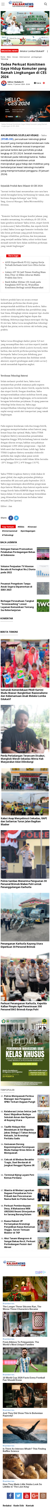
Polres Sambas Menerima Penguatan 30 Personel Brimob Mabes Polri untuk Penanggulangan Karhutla (24, 884)
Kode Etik (18, 1505)
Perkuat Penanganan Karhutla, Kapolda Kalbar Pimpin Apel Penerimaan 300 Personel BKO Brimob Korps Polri (24, 1006)
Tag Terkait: (8, 526)
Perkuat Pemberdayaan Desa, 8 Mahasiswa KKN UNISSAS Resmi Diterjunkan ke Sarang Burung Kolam (19, 1210)
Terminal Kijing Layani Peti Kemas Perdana (19, 1176)
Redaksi (7, 1505)
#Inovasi (32, 526)
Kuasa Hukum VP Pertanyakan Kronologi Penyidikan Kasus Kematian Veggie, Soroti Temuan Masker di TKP (19, 1227)
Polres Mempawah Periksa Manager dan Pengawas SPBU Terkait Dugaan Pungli (19, 1098)
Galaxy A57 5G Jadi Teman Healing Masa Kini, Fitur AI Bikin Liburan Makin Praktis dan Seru (25, 275)
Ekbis (9, 57)
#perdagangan (28, 531)
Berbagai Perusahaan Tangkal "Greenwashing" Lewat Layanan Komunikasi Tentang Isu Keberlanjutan (17, 605)
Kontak (30, 1505)
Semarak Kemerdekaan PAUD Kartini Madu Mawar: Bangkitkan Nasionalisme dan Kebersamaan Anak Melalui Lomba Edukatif (24, 694)
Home (3, 57)
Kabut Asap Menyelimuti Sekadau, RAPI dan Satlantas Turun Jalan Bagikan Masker (24, 821)
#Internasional (9, 531)
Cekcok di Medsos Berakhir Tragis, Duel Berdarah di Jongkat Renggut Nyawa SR (19, 1162)
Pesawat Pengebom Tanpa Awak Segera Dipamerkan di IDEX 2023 (16, 586)
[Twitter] (16, 518)
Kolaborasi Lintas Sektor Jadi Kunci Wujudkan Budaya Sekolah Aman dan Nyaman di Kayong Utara (20, 1116)
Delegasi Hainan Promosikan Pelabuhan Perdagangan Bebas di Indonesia (18, 552)
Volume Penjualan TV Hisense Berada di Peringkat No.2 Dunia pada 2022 (18, 569)
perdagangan (36, 57)
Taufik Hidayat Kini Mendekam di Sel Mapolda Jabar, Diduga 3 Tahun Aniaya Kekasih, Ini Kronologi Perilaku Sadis (20, 1132)
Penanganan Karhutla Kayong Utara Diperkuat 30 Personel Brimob (22, 945)
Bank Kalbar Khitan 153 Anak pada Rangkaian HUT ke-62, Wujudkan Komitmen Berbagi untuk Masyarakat (24, 285)
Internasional (25, 57)
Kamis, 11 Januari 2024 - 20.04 (19, 84)
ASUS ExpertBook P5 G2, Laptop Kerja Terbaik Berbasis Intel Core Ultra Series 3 (25, 265)
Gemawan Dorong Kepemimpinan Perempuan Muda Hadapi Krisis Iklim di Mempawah (19, 1148)
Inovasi (15, 57)
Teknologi (4, 59)
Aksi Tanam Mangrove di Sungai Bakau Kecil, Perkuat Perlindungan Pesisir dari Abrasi (19, 1242)
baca (38, 83)
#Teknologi (7, 535)
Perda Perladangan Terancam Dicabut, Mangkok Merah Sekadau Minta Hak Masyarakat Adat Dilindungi (23, 758)
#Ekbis (21, 526)
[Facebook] (10, 518)
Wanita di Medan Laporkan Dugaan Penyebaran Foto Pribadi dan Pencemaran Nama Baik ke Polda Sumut (19, 1194)
